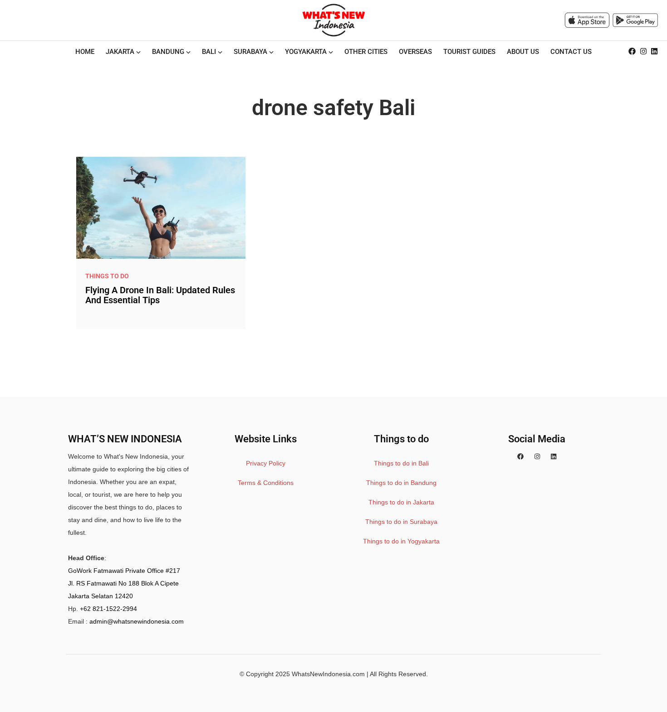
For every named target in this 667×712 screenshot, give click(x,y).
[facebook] (632, 52)
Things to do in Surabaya (401, 521)
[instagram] (643, 52)
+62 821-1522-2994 (108, 608)
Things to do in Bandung (401, 482)
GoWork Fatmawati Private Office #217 (124, 570)
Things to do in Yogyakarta (401, 541)
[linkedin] (654, 52)
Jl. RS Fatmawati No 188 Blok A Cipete (123, 583)
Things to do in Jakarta (401, 502)
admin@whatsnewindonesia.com (136, 621)
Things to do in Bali (401, 463)
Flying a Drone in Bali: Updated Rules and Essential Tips (160, 295)
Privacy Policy (265, 463)
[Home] (333, 20)
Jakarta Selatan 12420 (100, 596)
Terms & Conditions (266, 482)
